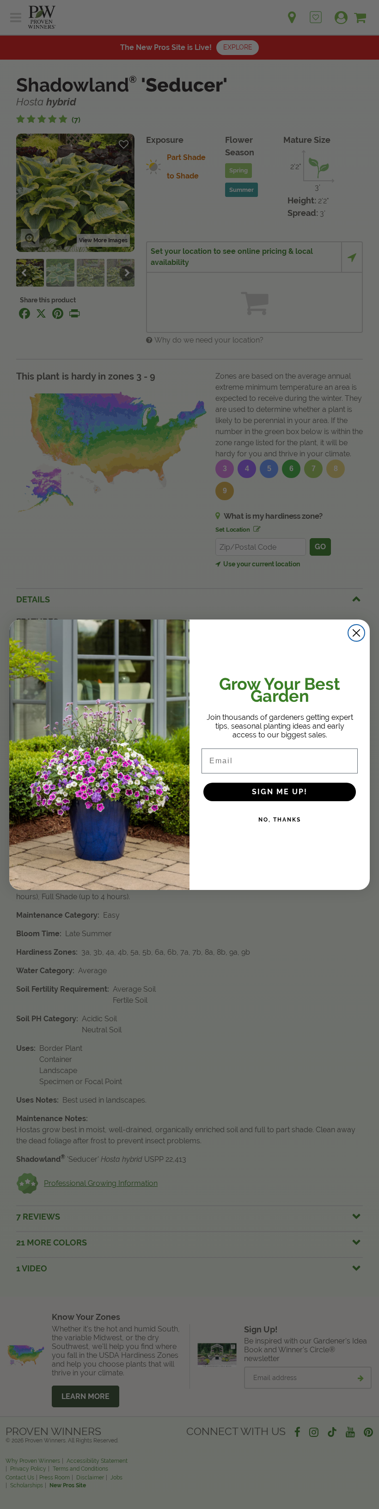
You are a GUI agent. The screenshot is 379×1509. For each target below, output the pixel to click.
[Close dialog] (356, 633)
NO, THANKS (279, 819)
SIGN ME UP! (279, 791)
